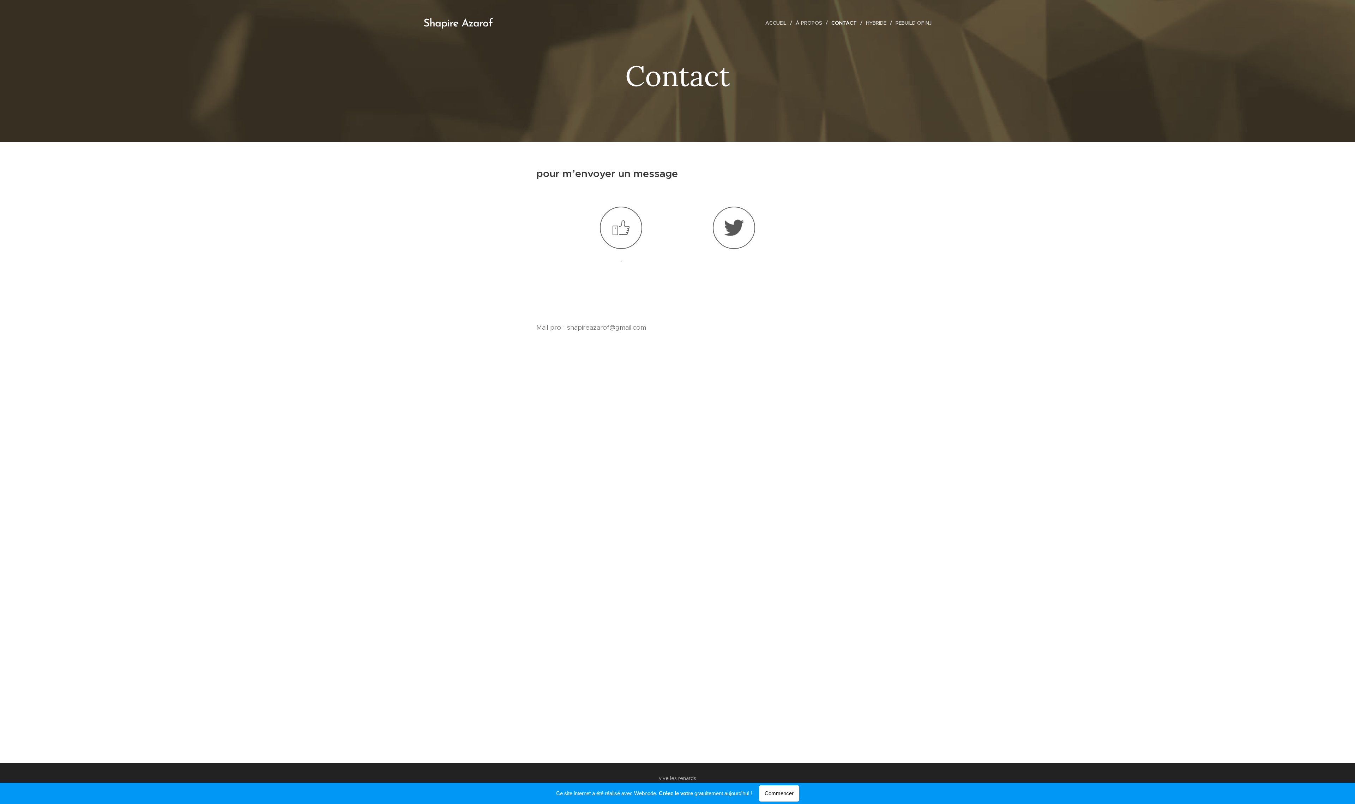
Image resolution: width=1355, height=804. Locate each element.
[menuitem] (778, 23)
